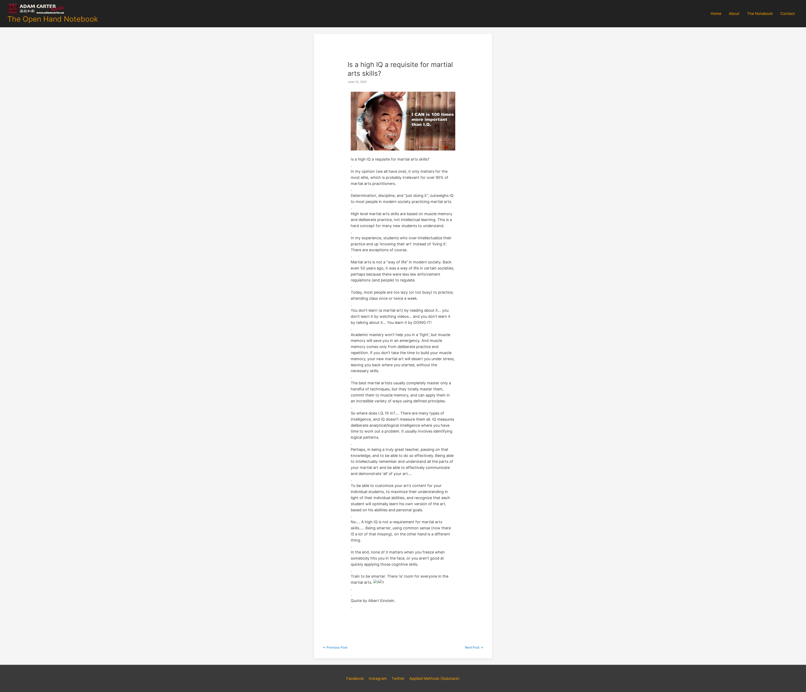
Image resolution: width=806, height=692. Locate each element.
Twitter (398, 678)
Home (716, 13)
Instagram (378, 678)
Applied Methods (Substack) (434, 678)
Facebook (355, 678)
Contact (787, 13)
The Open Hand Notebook (52, 18)
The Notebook (760, 13)
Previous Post (335, 647)
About (734, 13)
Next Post (474, 647)
